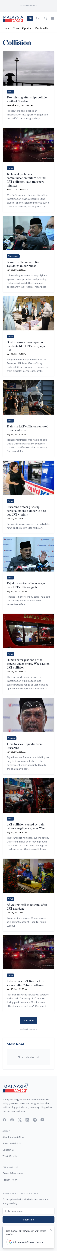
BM (38, 18)
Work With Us (10, 1156)
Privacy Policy (10, 1179)
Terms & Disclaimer (13, 1173)
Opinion (27, 28)
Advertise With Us (12, 1143)
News (16, 28)
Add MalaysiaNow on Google (28, 1242)
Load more (28, 1020)
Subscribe (28, 1219)
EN (30, 18)
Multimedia (41, 28)
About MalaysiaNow (13, 1137)
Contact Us (9, 1149)
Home (6, 28)
